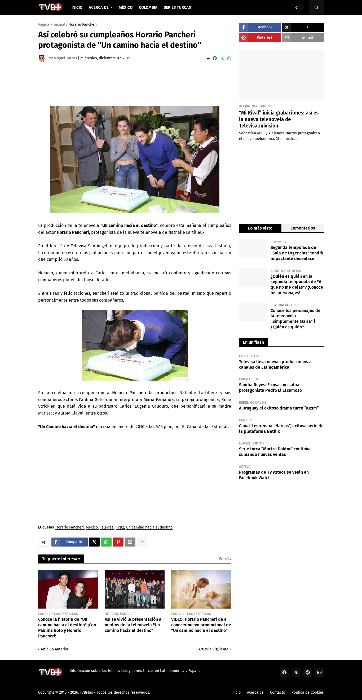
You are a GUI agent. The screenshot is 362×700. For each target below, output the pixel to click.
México (92, 528)
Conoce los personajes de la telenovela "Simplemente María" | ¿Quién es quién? (295, 318)
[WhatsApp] (229, 58)
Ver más (225, 559)
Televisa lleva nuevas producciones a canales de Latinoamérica (275, 364)
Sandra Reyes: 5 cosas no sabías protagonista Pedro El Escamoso (270, 387)
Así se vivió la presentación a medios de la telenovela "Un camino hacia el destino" (133, 625)
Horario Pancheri (82, 25)
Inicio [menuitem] (77, 7)
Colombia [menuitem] (148, 7)
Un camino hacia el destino (149, 528)
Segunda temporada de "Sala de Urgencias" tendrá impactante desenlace (297, 253)
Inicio (236, 692)
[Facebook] (215, 58)
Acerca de (255, 692)
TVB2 (120, 528)
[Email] (130, 542)
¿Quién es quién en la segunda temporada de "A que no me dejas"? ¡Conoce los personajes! (297, 284)
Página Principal (51, 25)
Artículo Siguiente (213, 649)
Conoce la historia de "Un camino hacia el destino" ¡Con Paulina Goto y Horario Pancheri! (67, 627)
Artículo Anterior (54, 649)
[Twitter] (222, 58)
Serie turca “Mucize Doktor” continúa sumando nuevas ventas (275, 451)
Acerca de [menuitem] (99, 7)
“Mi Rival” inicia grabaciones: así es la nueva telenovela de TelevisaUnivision (279, 119)
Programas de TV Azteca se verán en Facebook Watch (274, 475)
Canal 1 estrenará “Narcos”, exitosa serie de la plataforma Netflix (281, 428)
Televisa (107, 528)
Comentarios (302, 228)
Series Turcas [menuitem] (177, 7)
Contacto (277, 692)
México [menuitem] (126, 7)
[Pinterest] (118, 542)
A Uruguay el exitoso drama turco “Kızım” (279, 408)
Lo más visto (260, 228)
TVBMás (86, 692)
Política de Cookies (308, 692)
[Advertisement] (134, 87)
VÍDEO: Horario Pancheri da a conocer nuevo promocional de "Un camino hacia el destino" (201, 625)
